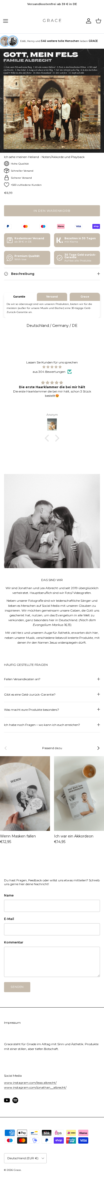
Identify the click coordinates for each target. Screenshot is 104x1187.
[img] (52, 366)
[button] (48, 438)
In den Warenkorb (52, 211)
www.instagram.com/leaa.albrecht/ (30, 1083)
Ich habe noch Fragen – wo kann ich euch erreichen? (42, 725)
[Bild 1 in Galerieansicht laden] (52, 101)
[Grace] (52, 21)
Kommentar (13, 942)
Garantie (19, 296)
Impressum (12, 1022)
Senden (17, 987)
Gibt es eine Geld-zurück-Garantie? (30, 694)
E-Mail (9, 919)
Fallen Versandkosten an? (22, 679)
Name (9, 895)
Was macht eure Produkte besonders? (31, 709)
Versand (52, 296)
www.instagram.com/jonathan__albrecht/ (35, 1087)
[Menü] (5, 21)
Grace (85, 296)
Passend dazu (52, 748)
